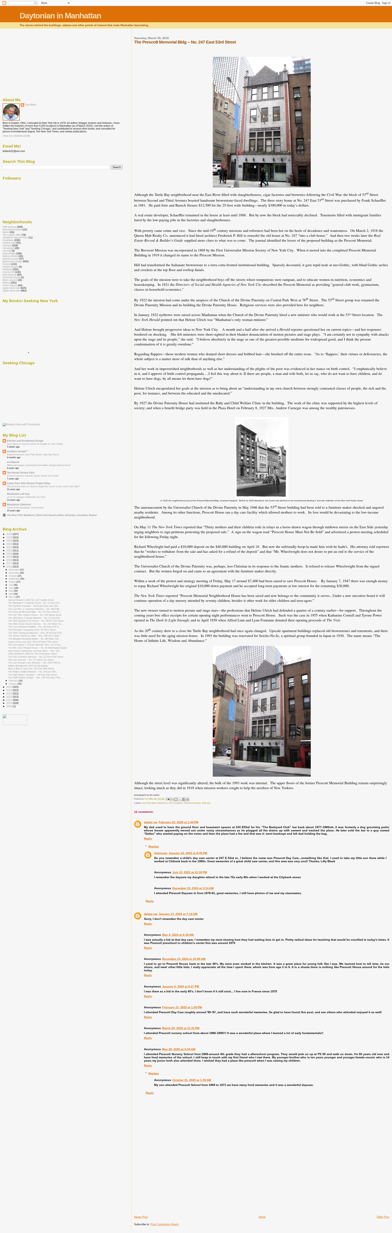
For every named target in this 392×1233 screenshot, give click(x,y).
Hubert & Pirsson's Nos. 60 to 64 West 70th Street (33, 642)
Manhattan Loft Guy (18, 494)
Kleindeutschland (12, 229)
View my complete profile (16, 135)
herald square (10, 266)
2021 (9, 550)
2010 (9, 703)
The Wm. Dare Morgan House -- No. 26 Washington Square (37, 648)
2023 (9, 544)
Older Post (383, 1216)
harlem (6, 264)
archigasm (13, 462)
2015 (9, 687)
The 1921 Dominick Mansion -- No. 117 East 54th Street (35, 657)
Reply (148, 838)
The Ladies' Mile (12, 234)
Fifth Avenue (9, 227)
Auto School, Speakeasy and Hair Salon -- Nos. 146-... (35, 651)
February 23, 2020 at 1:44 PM (178, 822)
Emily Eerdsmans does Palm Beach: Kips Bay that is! (33, 454)
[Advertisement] (164, 1186)
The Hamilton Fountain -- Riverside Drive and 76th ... (34, 606)
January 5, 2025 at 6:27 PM (180, 986)
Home (262, 1216)
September (14, 578)
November (14, 573)
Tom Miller (30, 104)
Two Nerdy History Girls (21, 472)
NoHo (6, 232)
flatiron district (10, 256)
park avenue (10, 274)
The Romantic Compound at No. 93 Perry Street (32, 630)
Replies (153, 846)
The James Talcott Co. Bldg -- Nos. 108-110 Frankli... (34, 635)
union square (10, 285)
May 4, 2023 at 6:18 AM (178, 934)
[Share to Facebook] (184, 799)
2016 (9, 566)
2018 (9, 560)
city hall (7, 250)
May (11, 591)
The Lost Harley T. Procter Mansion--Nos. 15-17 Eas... (35, 644)
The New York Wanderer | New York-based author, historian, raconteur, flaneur (52, 515)
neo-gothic (178, 803)
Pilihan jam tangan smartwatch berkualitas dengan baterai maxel (38, 465)
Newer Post (141, 1216)
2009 (9, 706)
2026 (9, 534)
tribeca (6, 282)
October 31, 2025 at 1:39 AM (191, 1080)
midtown (7, 269)
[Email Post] (167, 799)
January (13, 683)
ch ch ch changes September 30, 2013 (26, 497)
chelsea (7, 245)
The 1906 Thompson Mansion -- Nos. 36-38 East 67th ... (36, 633)
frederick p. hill (164, 803)
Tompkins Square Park (15, 237)
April (11, 594)
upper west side (11, 290)
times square (10, 280)
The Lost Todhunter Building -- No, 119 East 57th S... (34, 626)
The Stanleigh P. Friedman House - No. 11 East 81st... (34, 603)
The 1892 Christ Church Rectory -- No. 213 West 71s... (35, 624)
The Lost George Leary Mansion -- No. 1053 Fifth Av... (35, 662)
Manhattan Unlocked (19, 504)
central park (9, 242)
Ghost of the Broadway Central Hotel (25, 507)
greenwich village (12, 261)
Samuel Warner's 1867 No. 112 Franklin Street (31, 600)
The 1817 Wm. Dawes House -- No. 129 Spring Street (34, 615)
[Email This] (172, 799)
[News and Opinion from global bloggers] (15, 724)
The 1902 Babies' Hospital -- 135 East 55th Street (32, 674)
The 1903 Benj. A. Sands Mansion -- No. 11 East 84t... (34, 618)
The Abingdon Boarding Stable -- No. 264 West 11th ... (34, 639)
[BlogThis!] (176, 799)
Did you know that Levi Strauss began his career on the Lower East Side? (43, 486)
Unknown (160, 853)
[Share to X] (180, 799)
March (12, 597)
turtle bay (206, 803)
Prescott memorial (192, 803)
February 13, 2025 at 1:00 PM (182, 1007)
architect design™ (17, 451)
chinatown (8, 248)
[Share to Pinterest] (188, 799)
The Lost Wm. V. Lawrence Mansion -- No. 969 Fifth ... (35, 609)
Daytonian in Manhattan (60, 15)
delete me (150, 822)
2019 (9, 556)
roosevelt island (11, 277)
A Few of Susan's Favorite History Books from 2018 (32, 476)
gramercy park (11, 258)
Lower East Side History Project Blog (28, 483)
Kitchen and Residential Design (25, 440)
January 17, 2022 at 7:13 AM (178, 914)
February (14, 680)
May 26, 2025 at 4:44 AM (178, 1049)
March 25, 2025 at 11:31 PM (180, 1028)
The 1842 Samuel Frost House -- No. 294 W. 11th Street (35, 621)
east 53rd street (149, 803)
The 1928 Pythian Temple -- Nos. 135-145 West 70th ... (35, 677)
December (14, 569)
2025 (9, 537)
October (13, 576)
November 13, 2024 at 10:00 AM (183, 958)
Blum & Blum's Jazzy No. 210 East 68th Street (31, 668)
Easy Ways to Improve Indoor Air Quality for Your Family (35, 444)
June (11, 588)
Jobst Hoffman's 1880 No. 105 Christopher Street (32, 653)
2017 (9, 563)
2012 (9, 696)
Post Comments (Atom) (165, 1224)
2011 (9, 700)
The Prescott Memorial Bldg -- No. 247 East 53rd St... (34, 612)
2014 (9, 690)
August (12, 582)
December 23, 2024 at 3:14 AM (193, 888)
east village (9, 253)
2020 (9, 553)
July (11, 585)
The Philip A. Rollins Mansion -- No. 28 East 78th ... (33, 671)
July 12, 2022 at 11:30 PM (189, 872)
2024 (9, 540)
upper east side (11, 288)
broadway (8, 240)
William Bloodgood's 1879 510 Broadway (28, 666)
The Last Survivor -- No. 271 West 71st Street (31, 660)
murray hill (8, 272)
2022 (9, 547)
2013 (9, 693)
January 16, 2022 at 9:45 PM (188, 853)
